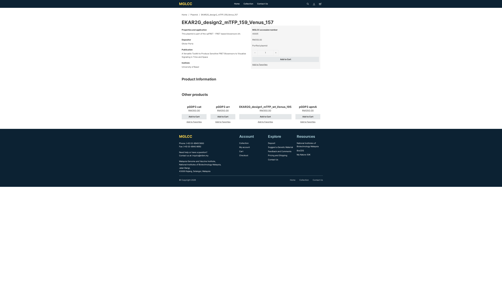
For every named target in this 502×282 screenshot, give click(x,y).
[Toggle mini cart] (320, 4)
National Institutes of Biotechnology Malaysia (308, 145)
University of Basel (190, 67)
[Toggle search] (308, 4)
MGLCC (185, 4)
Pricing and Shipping (277, 155)
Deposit (271, 143)
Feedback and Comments (279, 151)
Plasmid (194, 14)
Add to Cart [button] (194, 116)
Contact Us (262, 3)
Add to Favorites (259, 64)
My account (244, 147)
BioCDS (300, 150)
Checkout (243, 155)
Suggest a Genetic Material (280, 147)
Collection (248, 3)
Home (237, 3)
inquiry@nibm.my (200, 155)
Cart (241, 151)
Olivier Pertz (187, 43)
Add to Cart (285, 59)
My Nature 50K (303, 154)
